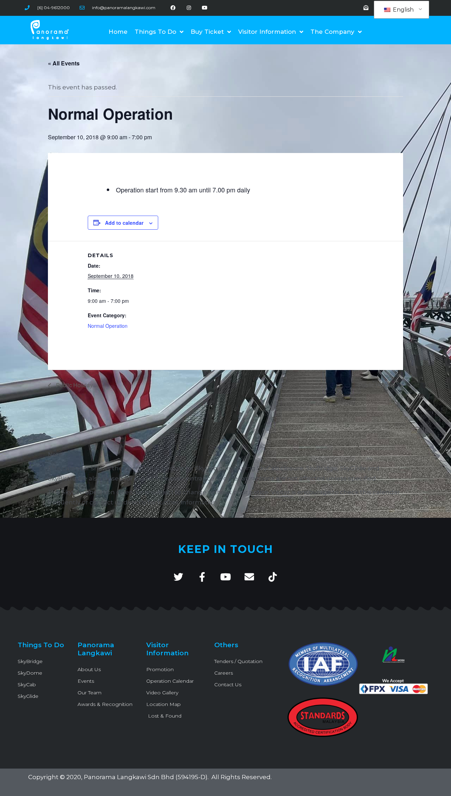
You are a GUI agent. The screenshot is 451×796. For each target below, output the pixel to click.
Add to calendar (124, 222)
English (402, 9)
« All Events (64, 63)
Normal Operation (108, 325)
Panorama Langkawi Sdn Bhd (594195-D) (146, 777)
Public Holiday (74, 385)
